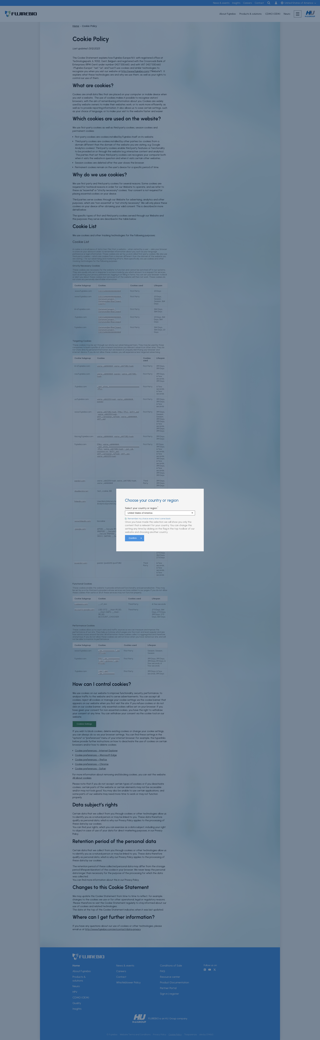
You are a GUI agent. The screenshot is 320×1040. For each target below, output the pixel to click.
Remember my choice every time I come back (149, 518)
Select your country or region (141, 508)
